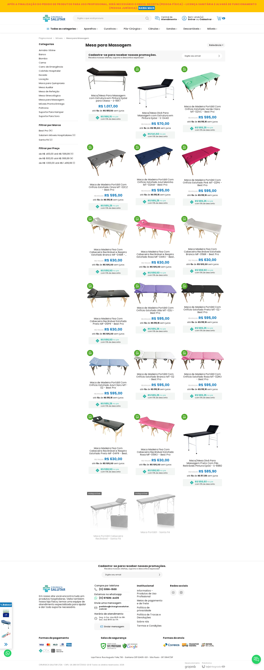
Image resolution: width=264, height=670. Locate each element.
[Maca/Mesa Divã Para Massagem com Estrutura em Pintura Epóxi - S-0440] (155, 103)
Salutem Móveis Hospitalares (57, 135)
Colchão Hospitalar (50, 71)
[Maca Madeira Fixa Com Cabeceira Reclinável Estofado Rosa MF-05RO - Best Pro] (155, 450)
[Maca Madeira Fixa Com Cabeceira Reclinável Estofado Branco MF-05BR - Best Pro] (202, 247)
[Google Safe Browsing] (130, 646)
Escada (43, 75)
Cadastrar (206, 19)
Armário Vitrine (47, 50)
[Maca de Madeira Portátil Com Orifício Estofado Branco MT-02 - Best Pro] (155, 379)
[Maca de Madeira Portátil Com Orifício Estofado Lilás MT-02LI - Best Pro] (155, 314)
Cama (42, 62)
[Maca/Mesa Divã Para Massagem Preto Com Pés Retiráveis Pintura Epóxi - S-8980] (202, 450)
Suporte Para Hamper (51, 112)
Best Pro (45, 130)
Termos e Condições (149, 625)
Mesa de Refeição (49, 91)
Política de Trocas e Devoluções (149, 616)
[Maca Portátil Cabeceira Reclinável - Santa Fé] (108, 518)
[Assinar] (219, 56)
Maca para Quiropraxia (51, 83)
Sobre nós (143, 621)
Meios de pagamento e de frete (149, 602)
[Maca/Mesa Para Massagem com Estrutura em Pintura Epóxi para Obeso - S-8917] (108, 103)
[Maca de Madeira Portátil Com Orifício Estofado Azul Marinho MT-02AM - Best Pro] (155, 178)
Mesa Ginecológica (50, 95)
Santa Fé (45, 139)
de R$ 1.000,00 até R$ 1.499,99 (57, 163)
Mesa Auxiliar (46, 87)
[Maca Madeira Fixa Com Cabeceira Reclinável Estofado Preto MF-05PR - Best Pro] (108, 314)
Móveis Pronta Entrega (51, 103)
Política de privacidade (144, 609)
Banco (42, 54)
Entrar (192, 19)
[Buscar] (147, 18)
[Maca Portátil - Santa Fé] (155, 518)
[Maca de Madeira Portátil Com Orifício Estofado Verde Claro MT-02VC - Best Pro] (202, 103)
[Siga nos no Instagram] (181, 592)
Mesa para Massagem (51, 99)
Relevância (215, 45)
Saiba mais (147, 8)
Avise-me (108, 541)
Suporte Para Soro (49, 116)
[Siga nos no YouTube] (173, 592)
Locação (44, 79)
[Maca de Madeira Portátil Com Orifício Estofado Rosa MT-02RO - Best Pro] (202, 379)
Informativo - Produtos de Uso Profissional (146, 593)
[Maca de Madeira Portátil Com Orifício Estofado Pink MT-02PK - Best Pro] (202, 178)
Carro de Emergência (51, 66)
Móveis (59, 38)
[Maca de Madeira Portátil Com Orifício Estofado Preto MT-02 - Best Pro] (202, 314)
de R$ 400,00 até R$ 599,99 (56, 153)
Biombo (43, 58)
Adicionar (114, 115)
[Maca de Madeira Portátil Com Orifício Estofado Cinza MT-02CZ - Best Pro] (108, 178)
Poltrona (43, 108)
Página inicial (45, 38)
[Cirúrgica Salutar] (54, 18)
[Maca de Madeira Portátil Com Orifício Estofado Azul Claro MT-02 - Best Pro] (108, 379)
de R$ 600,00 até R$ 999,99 (56, 158)
